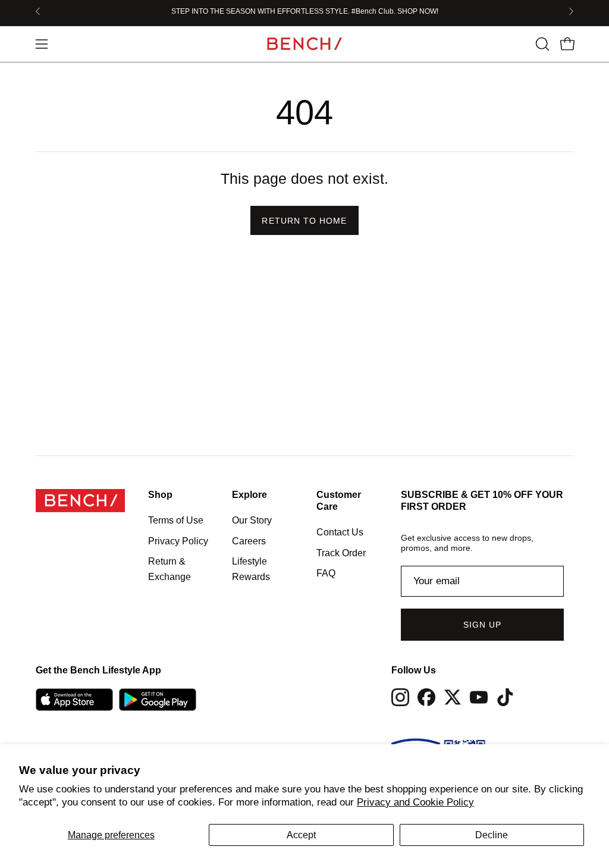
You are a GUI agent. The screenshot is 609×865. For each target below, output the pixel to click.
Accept (301, 835)
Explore (249, 495)
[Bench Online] (304, 44)
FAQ (325, 573)
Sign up (482, 624)
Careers (249, 540)
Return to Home (304, 220)
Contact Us (339, 532)
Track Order (341, 552)
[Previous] (38, 11)
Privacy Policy (178, 540)
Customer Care (338, 501)
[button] (541, 44)
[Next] (571, 11)
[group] (304, 11)
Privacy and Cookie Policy (415, 802)
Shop (160, 495)
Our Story (252, 520)
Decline (491, 835)
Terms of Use (175, 520)
